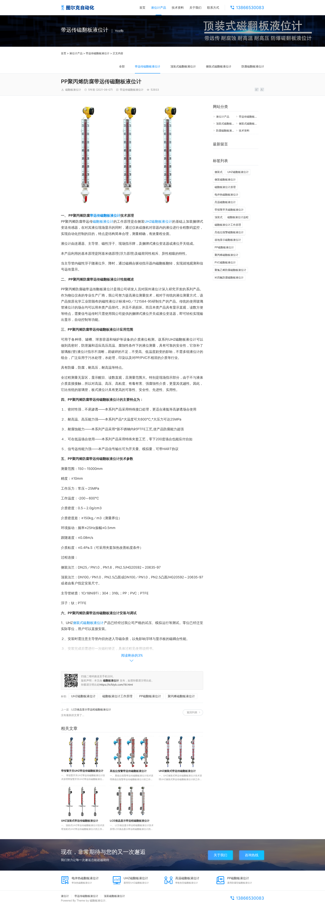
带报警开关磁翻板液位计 (229, 209)
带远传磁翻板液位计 (97, 53)
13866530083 (250, 7)
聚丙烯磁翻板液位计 (181, 696)
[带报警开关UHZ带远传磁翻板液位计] (83, 751)
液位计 (65, 896)
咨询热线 (251, 855)
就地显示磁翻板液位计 (228, 239)
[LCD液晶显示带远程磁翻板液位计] (132, 801)
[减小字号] (262, 89)
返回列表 (192, 712)
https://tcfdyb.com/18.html (116, 684)
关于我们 (195, 7)
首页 (142, 7)
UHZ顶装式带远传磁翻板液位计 (79, 820)
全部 (122, 66)
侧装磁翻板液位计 (225, 179)
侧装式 (218, 172)
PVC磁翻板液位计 (225, 262)
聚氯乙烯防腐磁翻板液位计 (230, 269)
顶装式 (218, 217)
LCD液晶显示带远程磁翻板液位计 (91, 709)
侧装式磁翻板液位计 (218, 66)
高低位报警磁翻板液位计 (229, 232)
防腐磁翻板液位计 (252, 66)
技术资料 (178, 7)
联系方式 (213, 7)
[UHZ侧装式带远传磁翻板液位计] (181, 751)
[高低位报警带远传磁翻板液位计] (132, 751)
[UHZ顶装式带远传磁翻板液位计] (83, 801)
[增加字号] (257, 89)
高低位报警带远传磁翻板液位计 (128, 770)
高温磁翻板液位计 (225, 202)
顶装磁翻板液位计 (114, 896)
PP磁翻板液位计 (150, 696)
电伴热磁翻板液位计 (226, 194)
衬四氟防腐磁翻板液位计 (229, 277)
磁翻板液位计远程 (237, 217)
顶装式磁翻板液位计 (183, 66)
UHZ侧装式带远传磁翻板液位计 (177, 770)
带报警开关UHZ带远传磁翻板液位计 (82, 770)
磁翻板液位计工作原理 (117, 696)
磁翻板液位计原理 (225, 187)
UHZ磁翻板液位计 (158, 221)
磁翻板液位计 (103, 221)
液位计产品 (158, 7)
